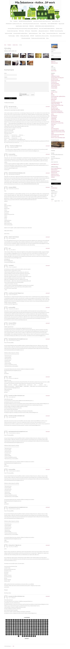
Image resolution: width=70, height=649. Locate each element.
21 (42, 619)
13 (27, 619)
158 (29, 629)
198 (15, 632)
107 (24, 626)
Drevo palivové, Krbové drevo (56, 35)
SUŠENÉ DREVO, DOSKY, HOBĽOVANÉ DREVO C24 (44, 26)
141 (42, 628)
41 (34, 621)
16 (33, 619)
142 (44, 628)
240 (47, 634)
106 (22, 626)
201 (20, 632)
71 (45, 623)
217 (6, 634)
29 (13, 621)
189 (42, 631)
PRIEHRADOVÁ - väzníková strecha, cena (14, 23)
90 (36, 624)
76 (11, 624)
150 (15, 629)
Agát (52, 93)
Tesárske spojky (11, 35)
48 (47, 621)
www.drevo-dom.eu (55, 174)
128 (18, 628)
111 (31, 626)
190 (44, 631)
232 (33, 634)
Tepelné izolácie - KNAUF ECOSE (22, 26)
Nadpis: (5, 77)
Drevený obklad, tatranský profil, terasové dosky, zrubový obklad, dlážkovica (23, 28)
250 (35, 636)
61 (27, 623)
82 (22, 624)
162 (36, 629)
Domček (52, 94)
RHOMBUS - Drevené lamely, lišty (56, 31)
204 (26, 632)
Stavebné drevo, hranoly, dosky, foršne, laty (57, 123)
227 (24, 634)
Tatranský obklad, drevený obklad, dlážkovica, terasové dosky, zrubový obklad (58, 132)
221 (13, 634)
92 (40, 624)
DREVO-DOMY (54, 99)
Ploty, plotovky (54, 117)
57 (20, 623)
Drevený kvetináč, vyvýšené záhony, (20, 33)
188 (40, 631)
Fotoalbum (15, 21)
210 (36, 632)
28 (11, 621)
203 (24, 632)
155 (24, 629)
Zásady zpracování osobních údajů (38, 38)
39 (31, 621)
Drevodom (53, 100)
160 (33, 629)
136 (33, 628)
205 (27, 632)
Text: (5, 80)
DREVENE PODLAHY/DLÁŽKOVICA (25, 21)
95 (45, 624)
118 (44, 626)
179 (24, 631)
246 (28, 636)
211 (38, 632)
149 (13, 629)
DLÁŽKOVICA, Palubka (55, 76)
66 (36, 623)
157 (27, 629)
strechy (52, 125)
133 (27, 628)
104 (18, 626)
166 (44, 629)
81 (20, 624)
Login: (52, 51)
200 (18, 632)
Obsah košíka (53, 70)
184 (33, 631)
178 (22, 631)
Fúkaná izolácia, (34, 31)
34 (22, 621)
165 (42, 629)
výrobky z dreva (15, 44)
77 (13, 624)
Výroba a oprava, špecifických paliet (58, 137)
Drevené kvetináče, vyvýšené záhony (58, 96)
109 (27, 626)
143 (45, 628)
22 (43, 619)
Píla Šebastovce (54, 115)
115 (38, 626)
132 (26, 628)
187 (38, 631)
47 (45, 621)
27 (9, 621)
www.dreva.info (54, 172)
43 (38, 621)
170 (8, 631)
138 (36, 628)
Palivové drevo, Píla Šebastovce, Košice (57, 113)
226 (22, 634)
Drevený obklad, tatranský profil (57, 77)
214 (44, 632)
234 (36, 634)
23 (45, 619)
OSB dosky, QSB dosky (55, 109)
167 (45, 629)
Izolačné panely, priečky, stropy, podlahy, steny (57, 106)
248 (31, 636)
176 (18, 631)
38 (29, 621)
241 (18, 636)
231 (31, 634)
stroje (52, 127)
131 (24, 628)
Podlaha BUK (53, 118)
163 (38, 629)
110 (29, 626)
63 (31, 623)
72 (47, 623)
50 (8, 623)
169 (6, 631)
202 (22, 632)
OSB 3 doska (21, 31)
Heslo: (52, 55)
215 (45, 632)
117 (42, 626)
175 (17, 631)
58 (22, 623)
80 (18, 624)
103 (17, 626)
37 (27, 621)
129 (20, 628)
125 (13, 628)
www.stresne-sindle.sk (55, 175)
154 (22, 629)
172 (11, 631)
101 (13, 626)
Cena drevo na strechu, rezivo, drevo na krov (42, 21)
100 (11, 626)
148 (11, 629)
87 (31, 624)
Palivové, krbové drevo (55, 80)
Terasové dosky (43, 23)
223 (17, 634)
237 (42, 634)
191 (45, 631)
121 (6, 628)
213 (42, 632)
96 (47, 624)
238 (44, 634)
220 (11, 634)
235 (38, 634)
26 (8, 621)
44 (40, 621)
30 (15, 621)
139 (38, 628)
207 (31, 632)
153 (20, 629)
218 (8, 634)
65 (34, 623)
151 (17, 629)
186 (36, 631)
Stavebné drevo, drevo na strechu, (42, 35)
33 (20, 621)
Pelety (40, 33)
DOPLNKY (32, 35)
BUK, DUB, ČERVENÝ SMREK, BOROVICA (47, 28)
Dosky (52, 74)
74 (8, 624)
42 (36, 621)
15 (31, 619)
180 (26, 631)
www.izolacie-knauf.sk (55, 171)
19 (38, 619)
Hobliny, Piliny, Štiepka (55, 103)
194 (8, 632)
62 (29, 623)
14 (29, 619)
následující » (27, 638)
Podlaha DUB (53, 119)
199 (17, 632)
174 (15, 631)
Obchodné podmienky (25, 38)
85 (27, 624)
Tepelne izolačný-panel (33, 33)
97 (6, 626)
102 (15, 626)
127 (17, 628)
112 (33, 626)
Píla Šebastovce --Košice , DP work (35, 2)
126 (15, 628)
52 (11, 623)
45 (42, 621)
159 (31, 629)
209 (35, 632)
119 (45, 626)
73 (6, 624)
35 (24, 621)
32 (18, 621)
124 (11, 628)
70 (43, 623)
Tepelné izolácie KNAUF (55, 85)
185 (35, 631)
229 (27, 634)
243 (22, 636)
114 (36, 626)
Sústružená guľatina (55, 83)
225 (20, 634)
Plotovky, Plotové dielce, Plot (52, 33)
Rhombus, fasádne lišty (55, 121)
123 (10, 628)
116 (40, 626)
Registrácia (53, 61)
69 (42, 623)
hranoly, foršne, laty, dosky (12, 31)
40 (33, 621)
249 (33, 636)
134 (29, 628)
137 (35, 628)
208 (33, 632)
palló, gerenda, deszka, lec (44, 31)
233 (35, 634)
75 (9, 624)
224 (18, 634)
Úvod (11, 21)
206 (29, 632)
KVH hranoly (27, 31)
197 (13, 632)
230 (29, 634)
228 (26, 634)
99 (9, 626)
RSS (13, 646)
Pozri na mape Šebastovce (56, 168)
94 (43, 624)
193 (6, 632)
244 (24, 636)
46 (43, 621)
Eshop (47, 38)
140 (40, 628)
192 (47, 631)
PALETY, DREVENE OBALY (52, 23)
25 (6, 621)
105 (20, 626)
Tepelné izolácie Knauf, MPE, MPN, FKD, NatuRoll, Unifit (57, 135)
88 (33, 624)
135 (31, 628)
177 (20, 631)
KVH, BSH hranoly (54, 79)
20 (40, 619)
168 (47, 629)
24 (47, 619)
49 (6, 623)
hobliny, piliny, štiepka (24, 35)
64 (33, 623)
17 (34, 619)
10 (22, 619)
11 (24, 619)
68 (40, 623)
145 (6, 629)
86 (29, 624)
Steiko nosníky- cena (56, 21)
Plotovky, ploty (54, 82)
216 (47, 632)
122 (8, 628)
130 (22, 628)
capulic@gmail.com (55, 164)
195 (10, 632)
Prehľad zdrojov (54, 187)
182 (29, 631)
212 (40, 632)
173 (13, 631)
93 (42, 624)
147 (10, 629)
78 (15, 624)
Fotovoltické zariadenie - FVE (56, 102)
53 (13, 623)
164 (40, 629)
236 (40, 634)
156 (26, 629)
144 (47, 628)
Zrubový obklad (62, 33)
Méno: (5, 73)
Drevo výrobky (54, 97)
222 (15, 634)
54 (15, 623)
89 (34, 624)
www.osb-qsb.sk (54, 169)
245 (26, 636)
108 (26, 626)
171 (10, 631)
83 (24, 624)
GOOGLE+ (53, 177)
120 (47, 626)
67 (38, 623)
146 (8, 629)
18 (36, 619)
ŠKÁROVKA (31, 26)
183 (31, 631)
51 (9, 623)
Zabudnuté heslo (54, 63)
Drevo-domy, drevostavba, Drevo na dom (31, 23)
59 (24, 623)
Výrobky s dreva (59, 28)
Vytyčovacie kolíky (8, 33)
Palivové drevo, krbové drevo (56, 111)
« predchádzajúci (27, 617)
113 (35, 626)
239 (45, 634)
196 (11, 632)
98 (8, 626)
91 (38, 624)
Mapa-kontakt (61, 23)
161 (35, 629)
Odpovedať (48, 106)
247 (29, 636)
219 (10, 634)
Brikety (43, 33)
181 (27, 631)
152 (18, 629)
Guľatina (17, 35)
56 (18, 623)
